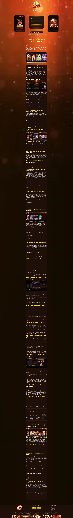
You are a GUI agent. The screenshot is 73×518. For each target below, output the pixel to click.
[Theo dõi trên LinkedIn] (35, 508)
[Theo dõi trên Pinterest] (34, 508)
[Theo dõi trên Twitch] (40, 508)
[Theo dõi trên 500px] (39, 508)
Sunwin (27, 69)
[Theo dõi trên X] (32, 508)
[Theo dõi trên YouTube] (37, 508)
